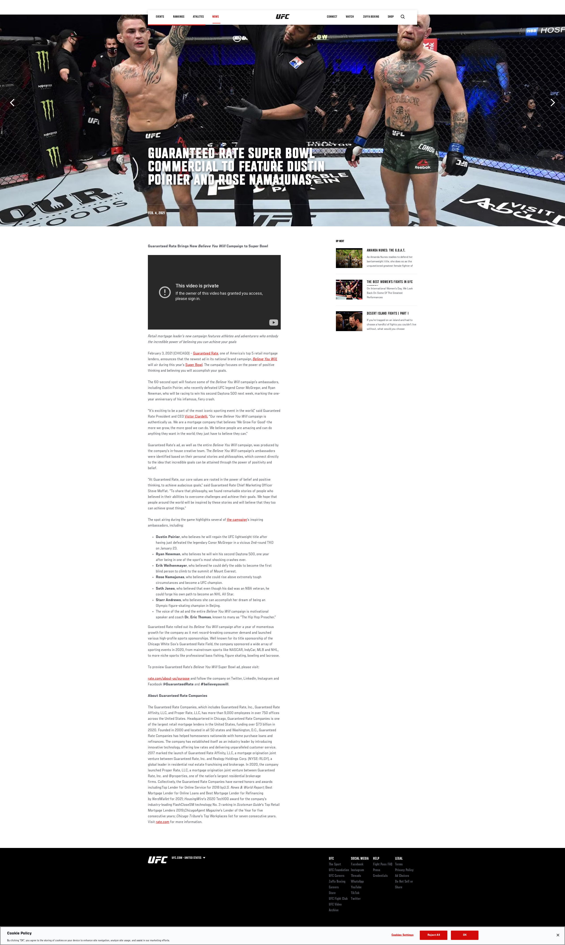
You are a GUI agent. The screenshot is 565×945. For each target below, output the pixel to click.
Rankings (178, 17)
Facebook (357, 864)
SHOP (391, 17)
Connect (332, 17)
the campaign (237, 520)
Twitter (356, 899)
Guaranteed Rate (205, 354)
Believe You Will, (265, 359)
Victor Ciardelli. (196, 417)
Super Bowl (193, 365)
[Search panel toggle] (402, 17)
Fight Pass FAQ (382, 864)
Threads (356, 876)
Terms (399, 864)
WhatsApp (357, 882)
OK (465, 935)
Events (160, 17)
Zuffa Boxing (371, 17)
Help (376, 859)
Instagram (357, 870)
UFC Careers (337, 876)
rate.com (162, 822)
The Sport (335, 864)
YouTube (356, 887)
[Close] (558, 935)
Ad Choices (402, 876)
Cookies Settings (403, 935)
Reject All (434, 935)
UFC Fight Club (338, 899)
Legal (399, 859)
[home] (283, 16)
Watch (350, 17)
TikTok (355, 893)
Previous (14, 103)
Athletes (198, 17)
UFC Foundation (339, 870)
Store (332, 893)
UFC (331, 859)
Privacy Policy (404, 870)
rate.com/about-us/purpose (169, 679)
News (215, 17)
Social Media (360, 859)
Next (551, 103)
